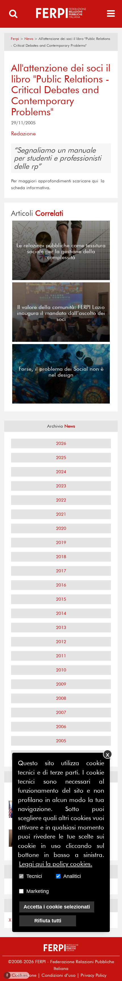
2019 (61, 542)
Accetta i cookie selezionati (57, 907)
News (28, 39)
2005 (61, 740)
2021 (61, 514)
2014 (61, 613)
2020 (61, 528)
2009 (61, 684)
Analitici (72, 876)
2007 (61, 712)
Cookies (17, 975)
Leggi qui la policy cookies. (55, 863)
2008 (61, 698)
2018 (61, 556)
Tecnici (34, 876)
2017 (61, 570)
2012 (61, 641)
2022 (61, 500)
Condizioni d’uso (58, 975)
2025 (61, 457)
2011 (61, 655)
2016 (61, 585)
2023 (61, 486)
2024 (61, 471)
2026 (61, 443)
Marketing (37, 891)
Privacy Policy (93, 975)
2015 (61, 599)
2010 (61, 670)
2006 (61, 726)
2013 (61, 627)
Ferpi (15, 39)
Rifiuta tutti (47, 921)
